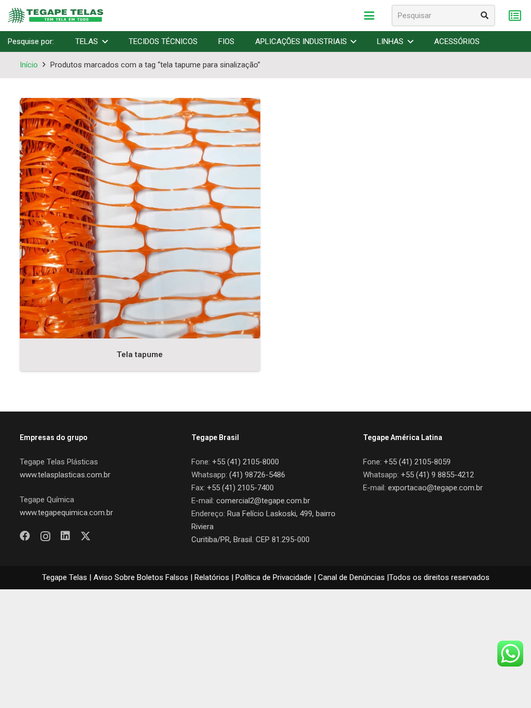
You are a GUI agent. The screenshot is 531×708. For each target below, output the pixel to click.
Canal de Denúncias (351, 577)
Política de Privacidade (273, 577)
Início (29, 64)
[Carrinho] (514, 16)
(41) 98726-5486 (257, 474)
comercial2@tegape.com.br (263, 500)
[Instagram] (45, 536)
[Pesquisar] (484, 15)
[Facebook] (25, 536)
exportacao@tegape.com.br (435, 487)
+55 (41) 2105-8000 (245, 461)
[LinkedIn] (65, 536)
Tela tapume (140, 354)
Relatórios (211, 577)
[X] (85, 536)
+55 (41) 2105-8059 (417, 461)
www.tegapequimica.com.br (66, 512)
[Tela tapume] (140, 218)
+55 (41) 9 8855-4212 (437, 474)
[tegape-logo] (55, 15)
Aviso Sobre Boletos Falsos (140, 577)
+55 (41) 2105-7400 (240, 487)
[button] (369, 15)
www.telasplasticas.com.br (65, 474)
